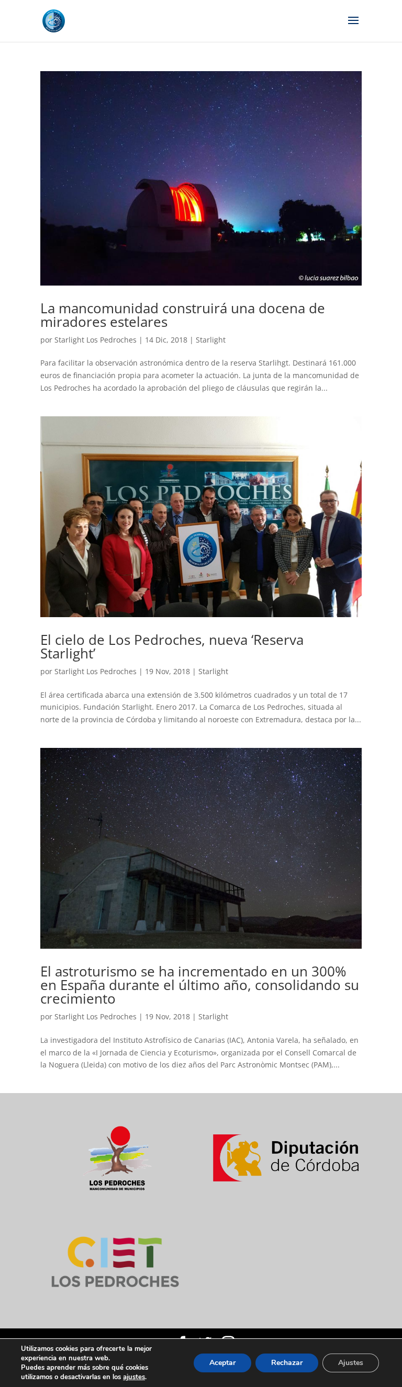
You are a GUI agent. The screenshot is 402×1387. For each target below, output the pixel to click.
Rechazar (287, 1363)
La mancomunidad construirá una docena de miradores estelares (182, 315)
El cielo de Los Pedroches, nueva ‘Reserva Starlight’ (172, 646)
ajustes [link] (134, 1377)
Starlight (211, 340)
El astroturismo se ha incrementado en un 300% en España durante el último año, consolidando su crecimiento (199, 985)
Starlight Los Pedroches (95, 340)
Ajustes (350, 1363)
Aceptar (222, 1363)
